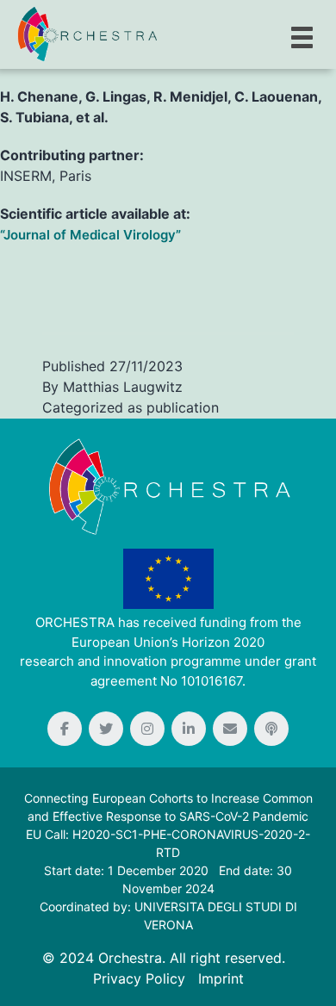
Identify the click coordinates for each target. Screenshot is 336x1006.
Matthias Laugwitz (123, 386)
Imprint (221, 978)
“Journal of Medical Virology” (90, 235)
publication (182, 407)
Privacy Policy (139, 978)
